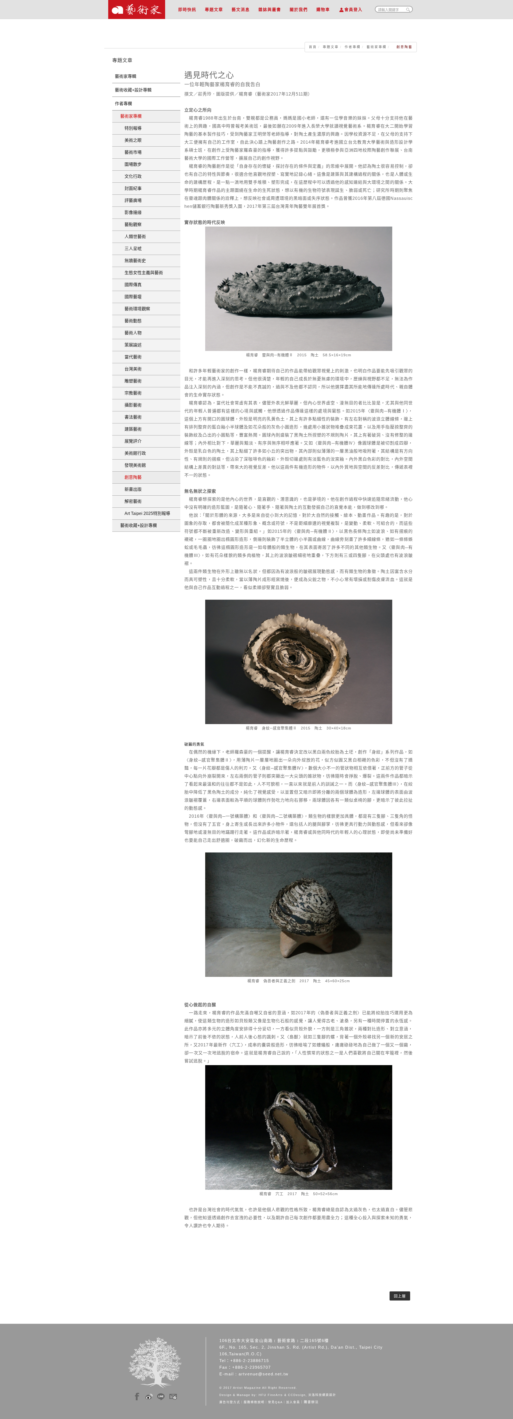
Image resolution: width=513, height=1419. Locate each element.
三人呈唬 (131, 248)
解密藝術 (131, 501)
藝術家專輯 (125, 76)
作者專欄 (353, 47)
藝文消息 (241, 9)
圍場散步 (131, 164)
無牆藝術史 (133, 260)
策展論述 (131, 345)
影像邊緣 (131, 212)
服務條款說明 (254, 1402)
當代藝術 (131, 357)
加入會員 (293, 1402)
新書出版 (131, 489)
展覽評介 (131, 441)
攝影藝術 (131, 405)
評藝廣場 (131, 200)
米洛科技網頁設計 (322, 1395)
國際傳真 (131, 284)
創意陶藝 (131, 477)
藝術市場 (131, 152)
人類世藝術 (133, 236)
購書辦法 (311, 1402)
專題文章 (214, 9)
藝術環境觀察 (135, 309)
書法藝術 (131, 417)
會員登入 (353, 9)
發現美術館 (133, 465)
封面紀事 (131, 188)
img (137, 1396)
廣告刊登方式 (229, 1402)
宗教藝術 (131, 393)
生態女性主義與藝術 (141, 272)
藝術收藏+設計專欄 (138, 525)
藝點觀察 (131, 224)
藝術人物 (131, 333)
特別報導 (131, 128)
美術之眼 (131, 140)
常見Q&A (275, 1402)
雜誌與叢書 (269, 9)
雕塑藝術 (131, 381)
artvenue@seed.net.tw (264, 1374)
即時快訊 (187, 9)
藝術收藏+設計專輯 (133, 90)
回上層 (400, 1296)
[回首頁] (136, 8)
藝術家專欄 (377, 47)
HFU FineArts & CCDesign (282, 1395)
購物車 (323, 9)
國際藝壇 (131, 296)
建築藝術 (131, 429)
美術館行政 (133, 453)
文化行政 (131, 176)
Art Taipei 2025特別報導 (145, 513)
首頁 (313, 47)
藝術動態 (131, 321)
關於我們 (299, 9)
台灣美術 (131, 369)
